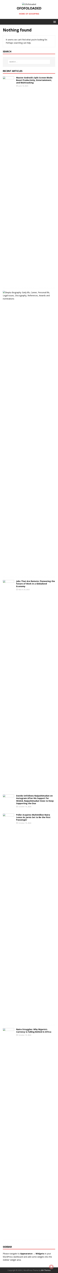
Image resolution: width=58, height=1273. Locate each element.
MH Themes (46, 1270)
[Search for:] (29, 61)
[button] (54, 22)
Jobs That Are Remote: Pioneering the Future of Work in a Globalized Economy (35, 583)
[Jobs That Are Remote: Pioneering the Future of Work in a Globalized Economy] (8, 787)
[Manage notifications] (51, 1267)
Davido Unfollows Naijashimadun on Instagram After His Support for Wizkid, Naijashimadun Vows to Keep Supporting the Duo (35, 799)
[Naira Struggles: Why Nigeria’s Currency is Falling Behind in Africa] (8, 1235)
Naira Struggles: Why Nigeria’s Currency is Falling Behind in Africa (33, 1030)
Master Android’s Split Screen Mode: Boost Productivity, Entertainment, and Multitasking (34, 80)
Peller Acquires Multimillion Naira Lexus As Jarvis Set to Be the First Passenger (33, 817)
